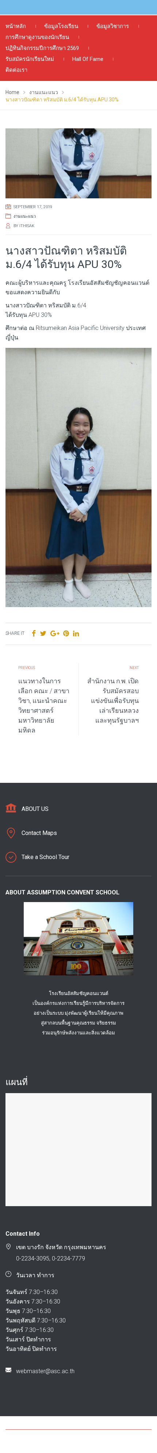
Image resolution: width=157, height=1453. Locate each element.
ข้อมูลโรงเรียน (61, 26)
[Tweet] (43, 633)
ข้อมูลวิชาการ (112, 26)
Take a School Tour (45, 857)
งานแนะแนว (25, 216)
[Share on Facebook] (34, 633)
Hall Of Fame (87, 59)
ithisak (26, 226)
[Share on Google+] (54, 633)
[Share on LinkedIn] (76, 633)
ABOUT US (35, 808)
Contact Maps (39, 833)
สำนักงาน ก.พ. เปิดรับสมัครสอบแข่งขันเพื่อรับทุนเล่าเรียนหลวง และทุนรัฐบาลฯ (113, 700)
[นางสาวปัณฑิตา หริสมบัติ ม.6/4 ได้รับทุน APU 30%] (78, 163)
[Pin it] (66, 633)
